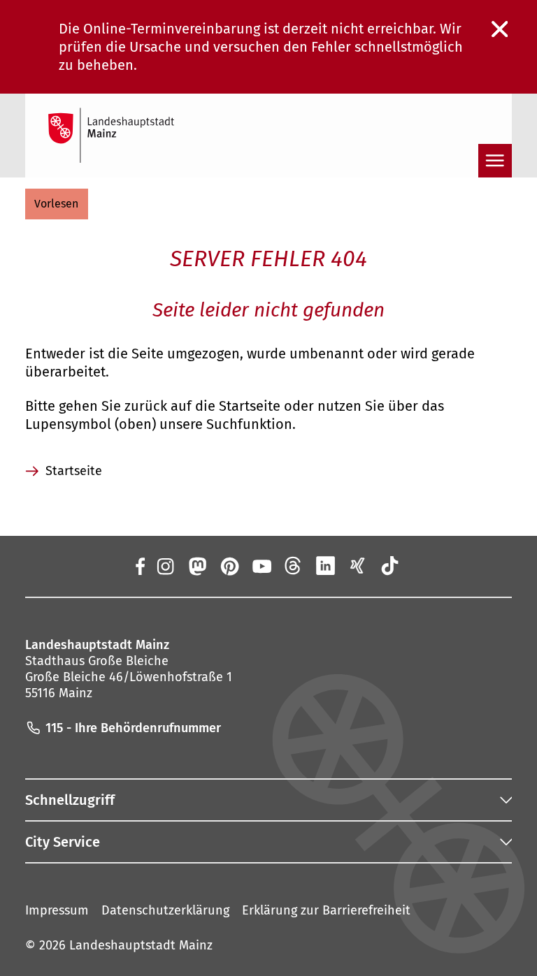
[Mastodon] (196, 566)
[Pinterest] (229, 566)
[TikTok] (390, 566)
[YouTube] (261, 566)
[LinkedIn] (326, 566)
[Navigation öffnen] (495, 160)
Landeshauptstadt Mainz (141, 945)
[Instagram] (164, 566)
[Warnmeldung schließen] (500, 29)
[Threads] (294, 566)
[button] (56, 204)
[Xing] (358, 566)
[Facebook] (139, 566)
